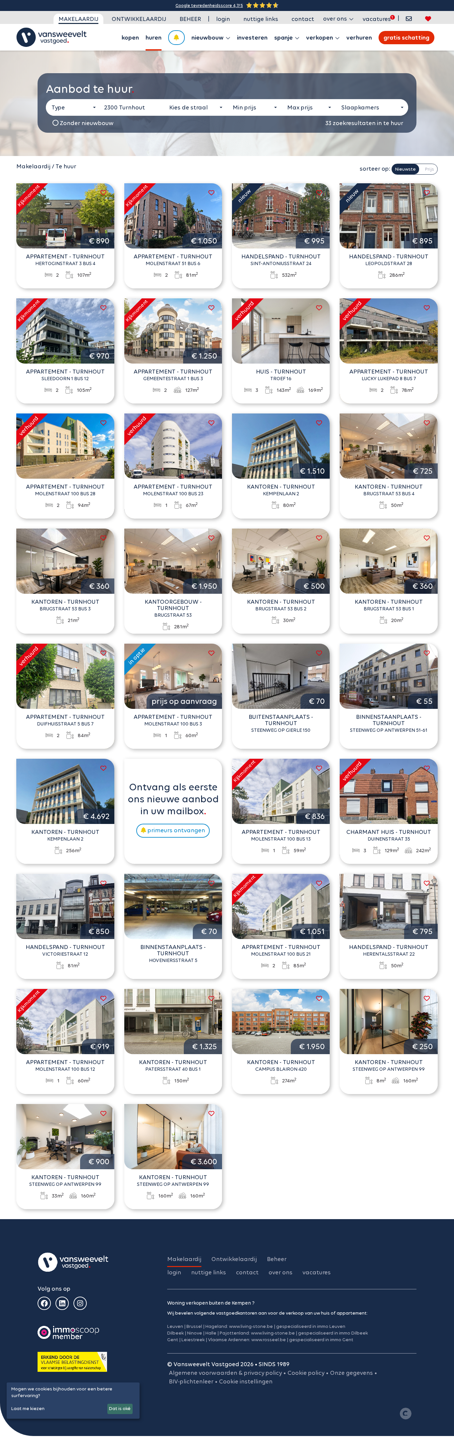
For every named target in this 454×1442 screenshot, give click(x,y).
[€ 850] (65, 905)
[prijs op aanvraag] (173, 675)
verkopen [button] (320, 37)
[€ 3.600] (173, 1136)
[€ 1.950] (173, 560)
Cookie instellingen (246, 1381)
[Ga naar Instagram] (80, 1303)
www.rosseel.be (268, 1340)
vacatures (377, 19)
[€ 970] (65, 330)
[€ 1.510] (281, 445)
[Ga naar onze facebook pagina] (44, 1303)
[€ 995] (281, 215)
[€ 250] (388, 1021)
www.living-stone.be (251, 1326)
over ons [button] (335, 18)
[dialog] (73, 1400)
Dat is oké (120, 1408)
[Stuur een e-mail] (409, 19)
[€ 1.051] (281, 905)
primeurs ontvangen (175, 830)
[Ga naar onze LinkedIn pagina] (62, 1303)
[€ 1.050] (173, 215)
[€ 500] (281, 560)
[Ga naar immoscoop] (68, 1332)
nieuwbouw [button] (208, 37)
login (223, 19)
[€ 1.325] (173, 1021)
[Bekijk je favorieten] (428, 19)
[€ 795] (388, 905)
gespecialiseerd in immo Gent (321, 1340)
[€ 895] (388, 215)
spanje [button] (284, 37)
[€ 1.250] (173, 330)
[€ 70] (281, 675)
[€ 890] (65, 215)
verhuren (359, 37)
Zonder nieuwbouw (86, 123)
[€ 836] (281, 790)
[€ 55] (388, 675)
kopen (130, 37)
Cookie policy (305, 1372)
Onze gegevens (351, 1372)
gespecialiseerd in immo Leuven (310, 1326)
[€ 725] (388, 445)
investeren (252, 37)
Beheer (190, 19)
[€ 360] (65, 560)
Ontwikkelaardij (139, 19)
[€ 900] (65, 1136)
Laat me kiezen (28, 1408)
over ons (280, 1272)
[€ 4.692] (65, 790)
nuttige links (260, 19)
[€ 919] (65, 1021)
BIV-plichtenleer (191, 1381)
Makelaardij (78, 19)
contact (302, 19)
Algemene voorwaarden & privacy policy (225, 1372)
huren (154, 37)
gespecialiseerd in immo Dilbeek (333, 1333)
